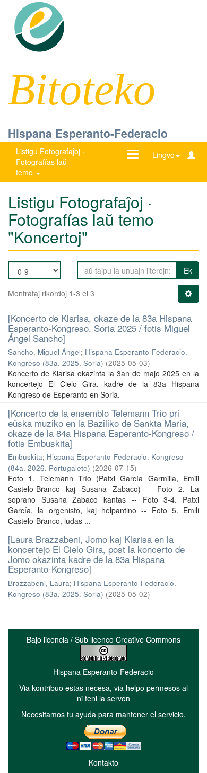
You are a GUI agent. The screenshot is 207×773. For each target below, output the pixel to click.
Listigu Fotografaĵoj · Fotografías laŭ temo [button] (50, 162)
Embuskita (25, 457)
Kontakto (103, 762)
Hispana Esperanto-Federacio (88, 133)
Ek (188, 270)
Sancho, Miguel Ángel (44, 352)
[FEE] (39, 26)
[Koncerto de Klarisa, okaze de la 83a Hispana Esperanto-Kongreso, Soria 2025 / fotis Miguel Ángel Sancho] (100, 327)
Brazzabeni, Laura (39, 583)
